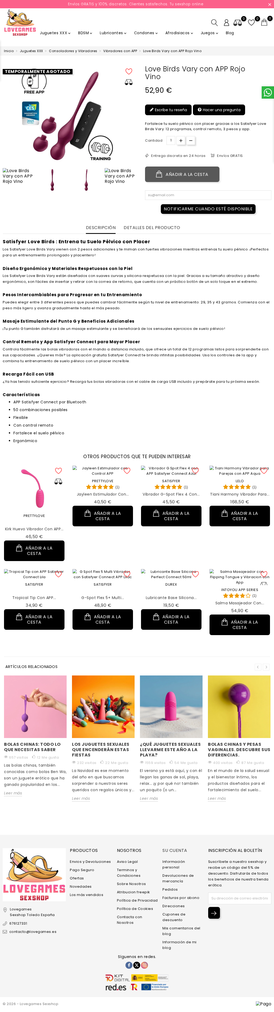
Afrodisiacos (179, 33)
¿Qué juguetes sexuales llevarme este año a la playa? (170, 749)
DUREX (171, 584)
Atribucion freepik (133, 892)
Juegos (210, 33)
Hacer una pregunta (221, 110)
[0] (264, 22)
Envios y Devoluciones (90, 861)
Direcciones (173, 906)
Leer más (13, 793)
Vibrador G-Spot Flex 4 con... (171, 494)
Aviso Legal (127, 861)
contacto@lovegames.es (32, 931)
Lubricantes (113, 33)
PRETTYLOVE (34, 515)
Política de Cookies (135, 908)
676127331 (18, 923)
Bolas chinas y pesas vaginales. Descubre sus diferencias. (239, 749)
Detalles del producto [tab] (152, 228)
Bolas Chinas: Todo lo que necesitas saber (32, 747)
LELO (240, 481)
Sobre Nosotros (131, 883)
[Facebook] (128, 965)
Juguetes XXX (55, 33)
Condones (146, 33)
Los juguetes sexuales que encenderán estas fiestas (101, 749)
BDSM (85, 33)
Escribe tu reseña (170, 110)
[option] (18, 176)
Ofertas (77, 878)
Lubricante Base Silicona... (171, 597)
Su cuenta (174, 850)
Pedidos (170, 889)
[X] (136, 965)
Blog (230, 33)
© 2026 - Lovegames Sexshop (30, 1003)
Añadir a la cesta (186, 174)
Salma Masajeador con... (239, 603)
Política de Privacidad (137, 900)
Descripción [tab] (101, 228)
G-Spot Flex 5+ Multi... (102, 597)
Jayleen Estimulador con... (103, 494)
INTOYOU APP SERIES (239, 589)
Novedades (81, 886)
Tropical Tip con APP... (34, 597)
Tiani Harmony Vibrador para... (239, 494)
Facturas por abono (180, 897)
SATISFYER (171, 481)
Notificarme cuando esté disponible (208, 209)
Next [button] (266, 667)
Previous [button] (5, 181)
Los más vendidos (86, 894)
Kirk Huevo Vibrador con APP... (34, 529)
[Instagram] (144, 965)
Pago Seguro (82, 869)
